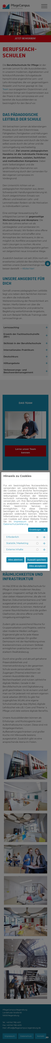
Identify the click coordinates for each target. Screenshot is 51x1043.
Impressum (20, 521)
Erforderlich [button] (12, 537)
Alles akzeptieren (37, 566)
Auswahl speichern (36, 560)
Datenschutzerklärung (15, 524)
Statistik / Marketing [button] (17, 543)
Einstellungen (35, 530)
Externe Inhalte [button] (14, 549)
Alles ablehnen (15, 560)
